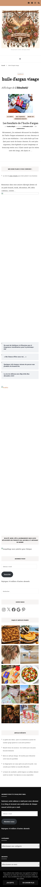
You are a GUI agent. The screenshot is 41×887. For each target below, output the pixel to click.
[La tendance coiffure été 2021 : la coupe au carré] (10, 655)
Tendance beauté (21, 119)
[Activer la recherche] (39, 3)
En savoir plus (28, 883)
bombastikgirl (11, 126)
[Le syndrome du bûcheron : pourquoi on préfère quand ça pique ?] (10, 714)
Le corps (10, 116)
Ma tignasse (20, 116)
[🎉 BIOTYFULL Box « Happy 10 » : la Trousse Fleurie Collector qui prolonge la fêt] (10, 694)
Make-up (31, 116)
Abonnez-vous (9, 821)
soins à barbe (13, 176)
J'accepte (10, 883)
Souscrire (7, 574)
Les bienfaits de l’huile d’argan (20, 123)
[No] (39, 879)
